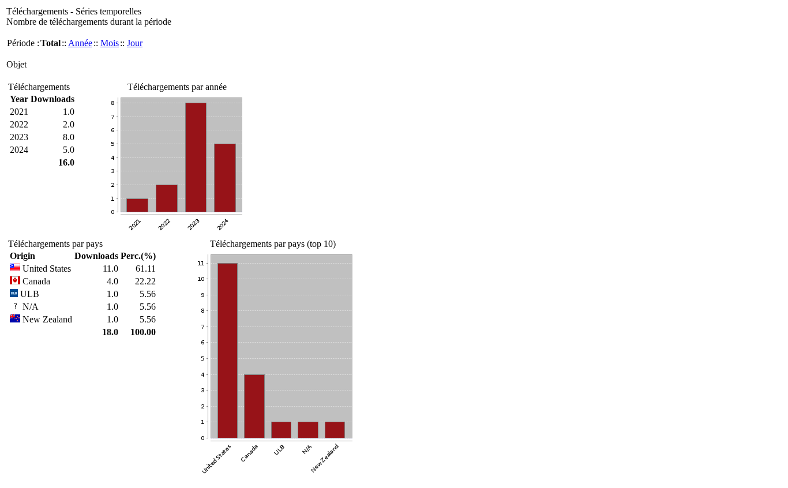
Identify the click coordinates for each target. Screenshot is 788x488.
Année (80, 43)
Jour (134, 43)
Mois (109, 43)
